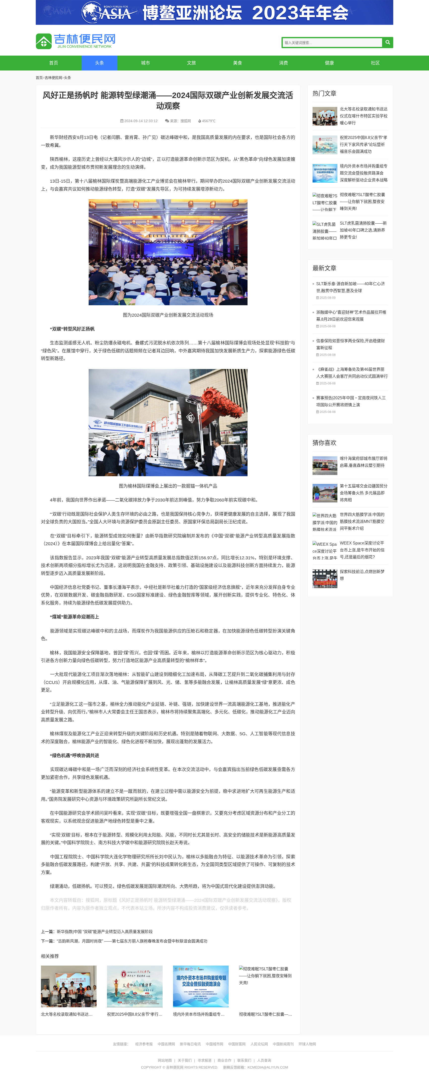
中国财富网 (237, 1044)
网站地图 (165, 1060)
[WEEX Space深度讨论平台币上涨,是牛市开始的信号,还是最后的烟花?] (325, 550)
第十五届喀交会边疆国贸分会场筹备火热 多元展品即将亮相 (364, 493)
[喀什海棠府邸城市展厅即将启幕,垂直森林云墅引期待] (325, 465)
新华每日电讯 (190, 1044)
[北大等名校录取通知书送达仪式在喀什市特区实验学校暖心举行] (69, 986)
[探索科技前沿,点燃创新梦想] (325, 579)
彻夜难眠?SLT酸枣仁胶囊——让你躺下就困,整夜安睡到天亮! (292, 1014)
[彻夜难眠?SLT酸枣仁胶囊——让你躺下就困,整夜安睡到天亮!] (267, 986)
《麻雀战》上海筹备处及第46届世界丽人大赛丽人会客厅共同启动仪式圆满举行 (352, 372)
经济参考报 (144, 1044)
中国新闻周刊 (283, 1044)
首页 (53, 63)
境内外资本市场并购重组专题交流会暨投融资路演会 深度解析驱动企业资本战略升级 (364, 174)
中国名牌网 (166, 1044)
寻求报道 (205, 1060)
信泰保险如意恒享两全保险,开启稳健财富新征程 (350, 344)
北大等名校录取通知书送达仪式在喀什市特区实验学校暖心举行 (364, 116)
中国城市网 (214, 1044)
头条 (99, 63)
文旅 (191, 63)
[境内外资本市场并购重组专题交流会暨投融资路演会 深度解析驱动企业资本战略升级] (201, 986)
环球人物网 (307, 1044)
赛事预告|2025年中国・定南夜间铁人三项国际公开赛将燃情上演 (351, 401)
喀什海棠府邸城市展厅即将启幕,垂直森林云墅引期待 (364, 462)
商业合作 (224, 1060)
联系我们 (244, 1060)
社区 (375, 63)
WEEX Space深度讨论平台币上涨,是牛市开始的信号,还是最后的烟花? (362, 550)
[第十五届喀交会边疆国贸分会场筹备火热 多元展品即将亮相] (325, 493)
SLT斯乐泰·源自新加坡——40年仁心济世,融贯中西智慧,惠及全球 (350, 287)
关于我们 (185, 1060)
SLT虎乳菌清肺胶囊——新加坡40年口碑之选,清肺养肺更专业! (363, 230)
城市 (145, 63)
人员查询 (264, 1060)
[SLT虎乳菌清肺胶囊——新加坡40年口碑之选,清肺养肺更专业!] (325, 230)
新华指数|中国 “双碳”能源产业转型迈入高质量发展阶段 (105, 932)
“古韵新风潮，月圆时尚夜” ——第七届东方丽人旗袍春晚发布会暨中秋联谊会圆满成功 (132, 941)
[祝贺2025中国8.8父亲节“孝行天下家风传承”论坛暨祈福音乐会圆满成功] (135, 986)
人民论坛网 (259, 1044)
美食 (237, 63)
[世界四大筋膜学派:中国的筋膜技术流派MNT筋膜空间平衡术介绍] (325, 521)
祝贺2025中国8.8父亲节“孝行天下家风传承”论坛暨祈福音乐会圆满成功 (363, 144)
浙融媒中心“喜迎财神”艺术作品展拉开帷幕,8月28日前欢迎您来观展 (351, 315)
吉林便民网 (75, 41)
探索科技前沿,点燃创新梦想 (362, 575)
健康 (329, 63)
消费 (283, 63)
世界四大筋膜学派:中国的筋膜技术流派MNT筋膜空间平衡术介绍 (362, 521)
